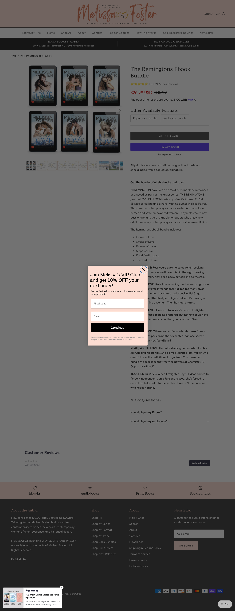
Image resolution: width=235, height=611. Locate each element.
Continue (117, 327)
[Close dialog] (143, 269)
